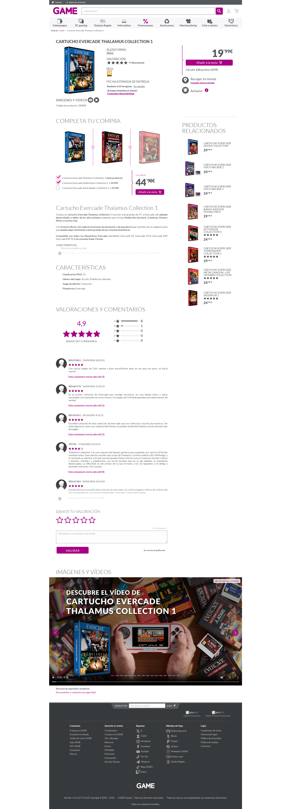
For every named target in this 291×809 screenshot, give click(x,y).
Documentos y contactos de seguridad (76, 692)
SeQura (174, 746)
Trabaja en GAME (78, 730)
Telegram (145, 761)
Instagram (145, 741)
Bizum (173, 736)
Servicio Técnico (112, 761)
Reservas (109, 742)
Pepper (174, 741)
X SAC (143, 736)
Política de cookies (209, 742)
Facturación (110, 758)
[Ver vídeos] (96, 100)
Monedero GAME (179, 751)
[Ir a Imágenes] (90, 100)
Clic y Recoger (111, 738)
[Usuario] (228, 11)
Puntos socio (176, 756)
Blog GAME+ (146, 766)
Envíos (108, 746)
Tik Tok (144, 756)
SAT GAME (75, 746)
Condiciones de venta (211, 730)
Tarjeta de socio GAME (81, 738)
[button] (219, 11)
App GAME (75, 742)
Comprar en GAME (114, 734)
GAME (65, 10)
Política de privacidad (211, 738)
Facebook (145, 746)
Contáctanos (111, 730)
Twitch (143, 772)
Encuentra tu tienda (79, 734)
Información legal (209, 734)
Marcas (73, 754)
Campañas (75, 750)
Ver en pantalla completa (227, 581)
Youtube (144, 751)
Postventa (110, 754)
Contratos (206, 746)
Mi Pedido (109, 750)
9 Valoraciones (136, 63)
